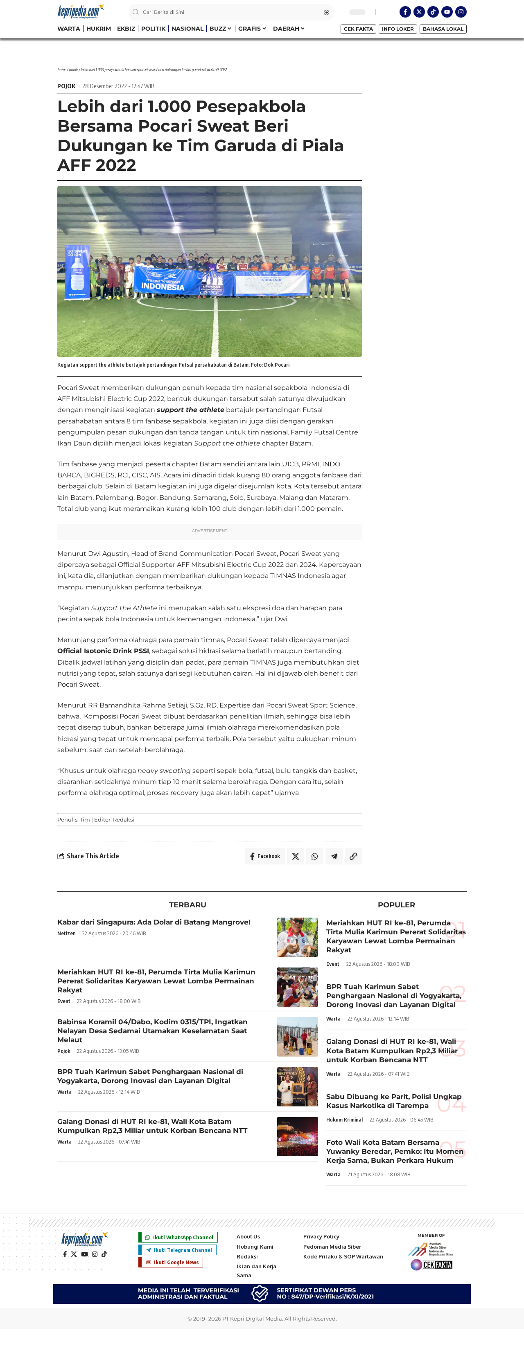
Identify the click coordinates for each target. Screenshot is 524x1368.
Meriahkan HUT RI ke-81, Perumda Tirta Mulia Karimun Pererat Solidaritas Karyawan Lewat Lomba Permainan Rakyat (156, 981)
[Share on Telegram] (334, 856)
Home (61, 69)
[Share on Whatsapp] (314, 856)
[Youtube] (447, 12)
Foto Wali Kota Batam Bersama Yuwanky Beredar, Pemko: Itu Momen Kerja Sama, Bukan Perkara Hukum (395, 1151)
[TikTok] (104, 1254)
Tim (85, 819)
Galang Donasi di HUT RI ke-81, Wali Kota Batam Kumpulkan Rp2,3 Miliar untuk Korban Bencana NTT (392, 1050)
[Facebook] (65, 1254)
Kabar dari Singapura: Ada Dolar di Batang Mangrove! (154, 922)
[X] (74, 1254)
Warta (64, 1091)
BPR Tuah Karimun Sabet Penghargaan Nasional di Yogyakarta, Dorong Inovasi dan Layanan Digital (393, 996)
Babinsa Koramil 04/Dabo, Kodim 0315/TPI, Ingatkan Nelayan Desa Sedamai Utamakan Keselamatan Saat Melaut (152, 1031)
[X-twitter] (419, 12)
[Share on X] (295, 856)
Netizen (66, 933)
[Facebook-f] (405, 12)
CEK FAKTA (358, 29)
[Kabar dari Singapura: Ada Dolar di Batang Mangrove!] (297, 937)
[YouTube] (84, 1254)
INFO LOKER (398, 29)
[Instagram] (461, 12)
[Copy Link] (353, 856)
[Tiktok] (433, 12)
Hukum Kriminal (344, 1119)
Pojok (73, 69)
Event (63, 1001)
